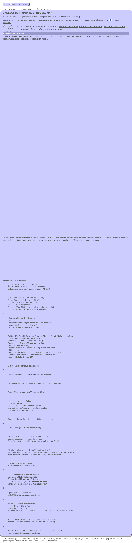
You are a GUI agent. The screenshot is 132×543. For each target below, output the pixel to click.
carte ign (75, 539)
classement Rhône (39, 39)
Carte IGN (77, 20)
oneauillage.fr (16, 4)
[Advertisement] (66, 59)
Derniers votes (42, 9)
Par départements (27, 9)
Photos (86, 20)
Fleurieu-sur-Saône (68, 26)
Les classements (10, 9)
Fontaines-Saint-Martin (90, 26)
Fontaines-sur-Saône (114, 26)
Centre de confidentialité (48, 541)
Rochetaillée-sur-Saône (31, 29)
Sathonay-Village (53, 29)
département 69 (32, 17)
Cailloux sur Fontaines (62, 17)
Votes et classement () (48, 20)
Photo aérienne (97, 20)
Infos (106, 20)
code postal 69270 (46, 17)
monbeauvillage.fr (19, 17)
